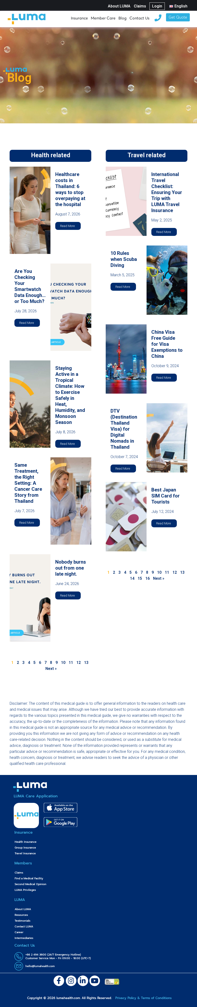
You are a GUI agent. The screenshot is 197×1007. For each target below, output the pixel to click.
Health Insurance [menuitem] (26, 842)
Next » (51, 668)
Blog (122, 18)
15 (140, 578)
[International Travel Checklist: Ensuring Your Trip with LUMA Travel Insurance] (126, 201)
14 (132, 578)
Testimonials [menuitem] (22, 921)
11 (71, 662)
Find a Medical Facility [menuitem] (29, 878)
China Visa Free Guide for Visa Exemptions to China (167, 344)
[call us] (158, 17)
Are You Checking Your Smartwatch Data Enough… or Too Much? (30, 286)
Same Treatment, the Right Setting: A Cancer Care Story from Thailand (28, 483)
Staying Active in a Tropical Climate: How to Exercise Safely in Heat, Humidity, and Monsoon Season (70, 395)
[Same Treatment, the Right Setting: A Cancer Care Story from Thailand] (70, 500)
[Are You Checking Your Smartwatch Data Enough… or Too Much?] (70, 307)
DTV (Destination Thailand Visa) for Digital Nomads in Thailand (124, 429)
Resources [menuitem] (21, 915)
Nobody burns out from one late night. (70, 568)
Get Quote (178, 17)
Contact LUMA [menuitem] (24, 927)
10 (63, 662)
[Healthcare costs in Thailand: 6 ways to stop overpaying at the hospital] (30, 210)
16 (147, 578)
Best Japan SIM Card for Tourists (165, 496)
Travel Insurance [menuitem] (25, 853)
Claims (140, 6)
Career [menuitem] (19, 932)
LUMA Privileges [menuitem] (25, 890)
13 (86, 662)
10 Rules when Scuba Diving (124, 259)
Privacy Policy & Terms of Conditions (143, 998)
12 (78, 662)
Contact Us (139, 18)
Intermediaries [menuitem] (24, 938)
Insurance (79, 18)
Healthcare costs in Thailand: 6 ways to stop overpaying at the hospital (70, 189)
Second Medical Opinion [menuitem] (30, 884)
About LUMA (119, 6)
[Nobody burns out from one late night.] (30, 597)
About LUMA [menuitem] (23, 909)
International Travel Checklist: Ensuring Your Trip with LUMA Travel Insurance (166, 192)
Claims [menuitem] (19, 873)
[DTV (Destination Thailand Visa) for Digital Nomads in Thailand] (167, 437)
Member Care (103, 18)
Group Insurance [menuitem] (25, 848)
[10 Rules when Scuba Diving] (167, 279)
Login (157, 6)
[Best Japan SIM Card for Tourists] (126, 516)
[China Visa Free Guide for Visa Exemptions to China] (126, 358)
